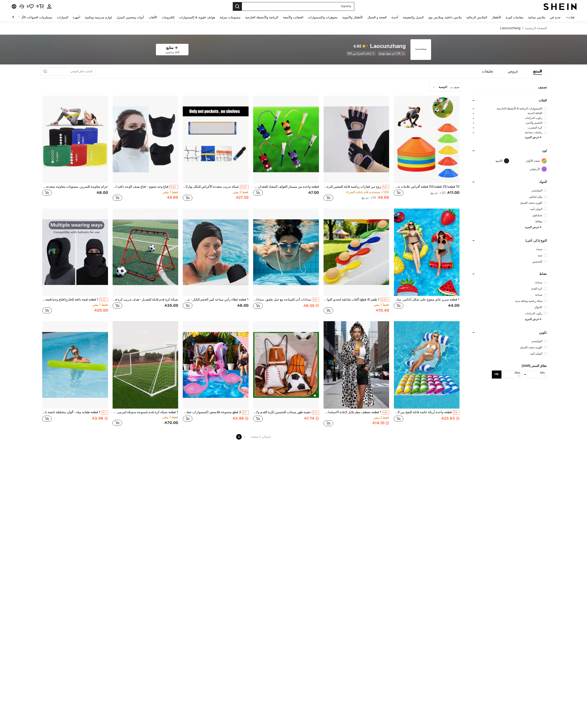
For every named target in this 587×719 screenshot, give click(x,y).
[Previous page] (244, 437)
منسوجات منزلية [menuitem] (230, 17)
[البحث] (237, 6)
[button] (22, 6)
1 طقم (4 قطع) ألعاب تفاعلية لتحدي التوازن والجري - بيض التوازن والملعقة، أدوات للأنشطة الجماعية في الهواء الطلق (356, 299)
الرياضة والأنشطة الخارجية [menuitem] (261, 17)
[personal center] (49, 6)
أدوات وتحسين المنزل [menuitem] (130, 17)
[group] (509, 108)
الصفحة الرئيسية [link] (536, 28)
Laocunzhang (388, 46)
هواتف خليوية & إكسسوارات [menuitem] (197, 17)
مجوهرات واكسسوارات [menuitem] (323, 17)
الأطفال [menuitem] (496, 17)
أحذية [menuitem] (394, 17)
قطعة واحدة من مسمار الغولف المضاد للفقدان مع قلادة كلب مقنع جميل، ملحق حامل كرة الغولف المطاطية (286, 186)
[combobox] (445, 87)
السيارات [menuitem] (62, 17)
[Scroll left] (18, 17)
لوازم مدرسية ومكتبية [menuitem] (98, 17)
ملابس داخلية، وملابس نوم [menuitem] (445, 17)
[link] (40, 6)
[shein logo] (560, 6)
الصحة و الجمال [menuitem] (377, 17)
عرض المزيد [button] (532, 137)
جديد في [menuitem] (555, 17)
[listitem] (391, 53)
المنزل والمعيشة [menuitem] (413, 17)
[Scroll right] (13, 17)
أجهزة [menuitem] (76, 17)
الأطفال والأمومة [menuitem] (352, 17)
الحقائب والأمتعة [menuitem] (293, 17)
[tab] (537, 71)
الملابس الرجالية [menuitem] (476, 17)
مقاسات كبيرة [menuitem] (514, 17)
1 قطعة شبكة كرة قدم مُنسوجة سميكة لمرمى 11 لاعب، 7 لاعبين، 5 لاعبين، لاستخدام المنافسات (145, 412)
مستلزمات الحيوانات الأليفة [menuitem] (35, 17)
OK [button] (497, 374)
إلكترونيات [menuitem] (168, 17)
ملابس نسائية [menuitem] (536, 17)
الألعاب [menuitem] (153, 17)
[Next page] (233, 437)
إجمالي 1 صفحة (261, 436)
